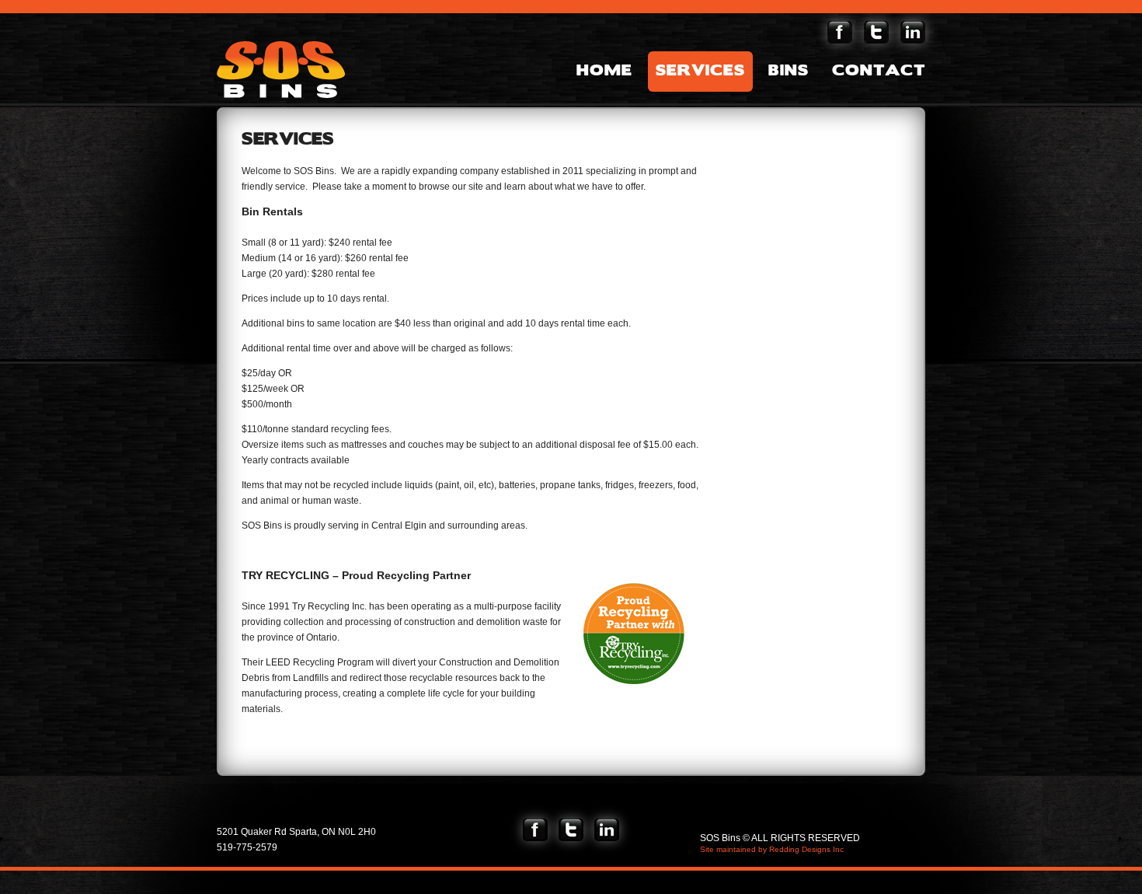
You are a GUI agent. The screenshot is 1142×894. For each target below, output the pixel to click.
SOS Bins (285, 69)
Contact (878, 72)
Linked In (912, 32)
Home (604, 72)
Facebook (839, 32)
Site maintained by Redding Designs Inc (772, 849)
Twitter (876, 32)
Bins (788, 72)
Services (700, 72)
